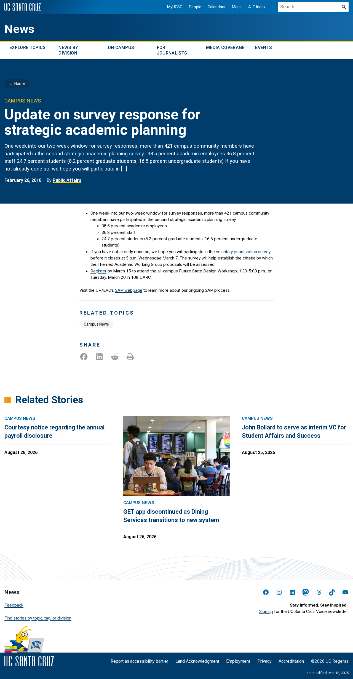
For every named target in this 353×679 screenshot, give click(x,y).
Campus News (96, 324)
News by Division (68, 50)
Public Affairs (67, 180)
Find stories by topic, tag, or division (37, 618)
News (19, 29)
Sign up (266, 611)
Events (263, 47)
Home (19, 83)
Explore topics (27, 47)
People (195, 7)
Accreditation (291, 661)
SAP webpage (128, 290)
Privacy (264, 661)
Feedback (13, 605)
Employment (238, 661)
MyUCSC (174, 7)
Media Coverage (225, 47)
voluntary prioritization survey (243, 251)
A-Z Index (257, 7)
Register (98, 271)
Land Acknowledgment (197, 661)
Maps (237, 7)
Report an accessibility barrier (139, 661)
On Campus (121, 47)
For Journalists (172, 50)
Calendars (216, 7)
